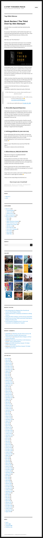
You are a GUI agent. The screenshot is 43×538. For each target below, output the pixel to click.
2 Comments (21, 185)
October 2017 (8, 489)
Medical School (10, 213)
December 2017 (8, 486)
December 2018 (8, 467)
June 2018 (7, 477)
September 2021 (8, 419)
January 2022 (8, 416)
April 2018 (7, 480)
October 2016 (8, 508)
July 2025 (7, 372)
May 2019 (7, 460)
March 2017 (8, 500)
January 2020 (8, 447)
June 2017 (7, 496)
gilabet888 (7, 333)
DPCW (8, 218)
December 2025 (8, 366)
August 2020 (8, 436)
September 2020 (9, 435)
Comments (8, 525)
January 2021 (8, 428)
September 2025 (9, 369)
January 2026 (8, 364)
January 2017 (8, 503)
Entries (8, 523)
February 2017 (8, 502)
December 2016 (8, 505)
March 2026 (8, 361)
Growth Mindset (19, 184)
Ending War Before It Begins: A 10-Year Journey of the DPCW (18, 316)
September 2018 (8, 472)
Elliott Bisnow (9, 185)
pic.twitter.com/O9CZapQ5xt (18, 100)
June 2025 (7, 374)
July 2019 (7, 456)
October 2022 (8, 408)
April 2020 (7, 442)
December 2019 (8, 449)
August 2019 (8, 455)
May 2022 (7, 413)
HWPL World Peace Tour (12, 222)
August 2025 (8, 371)
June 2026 (7, 358)
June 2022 (7, 411)
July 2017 (7, 494)
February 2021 (8, 427)
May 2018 (7, 478)
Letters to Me (9, 212)
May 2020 (7, 441)
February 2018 (8, 483)
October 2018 (8, 471)
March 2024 (8, 391)
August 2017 (8, 492)
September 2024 (9, 383)
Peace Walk (9, 232)
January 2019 (8, 466)
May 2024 (7, 388)
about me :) (7, 196)
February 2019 (8, 464)
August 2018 (8, 474)
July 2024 (7, 386)
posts (6, 198)
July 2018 (7, 475)
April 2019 (7, 461)
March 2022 (8, 414)
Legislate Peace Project (12, 224)
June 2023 (7, 400)
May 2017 (7, 497)
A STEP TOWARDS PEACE (14, 7)
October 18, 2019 (27, 103)
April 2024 (7, 389)
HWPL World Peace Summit (13, 221)
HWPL (8, 219)
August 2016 (8, 511)
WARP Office (9, 233)
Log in (6, 522)
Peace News (9, 230)
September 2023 (9, 397)
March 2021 (8, 425)
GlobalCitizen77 (9, 336)
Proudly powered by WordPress (20, 534)
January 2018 (8, 485)
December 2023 (8, 396)
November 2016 (8, 506)
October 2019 (8, 452)
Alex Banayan (25, 184)
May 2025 (7, 375)
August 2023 (8, 399)
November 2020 (8, 431)
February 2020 (8, 446)
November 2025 (8, 367)
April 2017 (7, 499)
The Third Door (15, 185)
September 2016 (8, 510)
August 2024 (8, 385)
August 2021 (8, 421)
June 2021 (7, 422)
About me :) (14, 184)
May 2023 (7, 402)
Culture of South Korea (10, 215)
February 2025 (8, 378)
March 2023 (8, 403)
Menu (36, 7)
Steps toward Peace (9, 216)
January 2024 (8, 394)
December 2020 (8, 430)
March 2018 (8, 481)
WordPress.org (8, 527)
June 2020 (7, 439)
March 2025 (8, 377)
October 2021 (8, 417)
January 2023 (8, 407)
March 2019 (8, 463)
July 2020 (7, 438)
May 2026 (7, 360)
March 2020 (8, 444)
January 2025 (8, 380)
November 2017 (8, 488)
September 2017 (8, 491)
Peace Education (10, 227)
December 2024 (8, 382)
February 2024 (8, 392)
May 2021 (7, 424)
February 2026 (8, 363)
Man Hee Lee (9, 226)
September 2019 (8, 453)
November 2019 (8, 450)
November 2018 (8, 469)
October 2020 (8, 433)
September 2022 (9, 410)
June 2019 (7, 458)
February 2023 (8, 405)
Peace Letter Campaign (12, 229)
